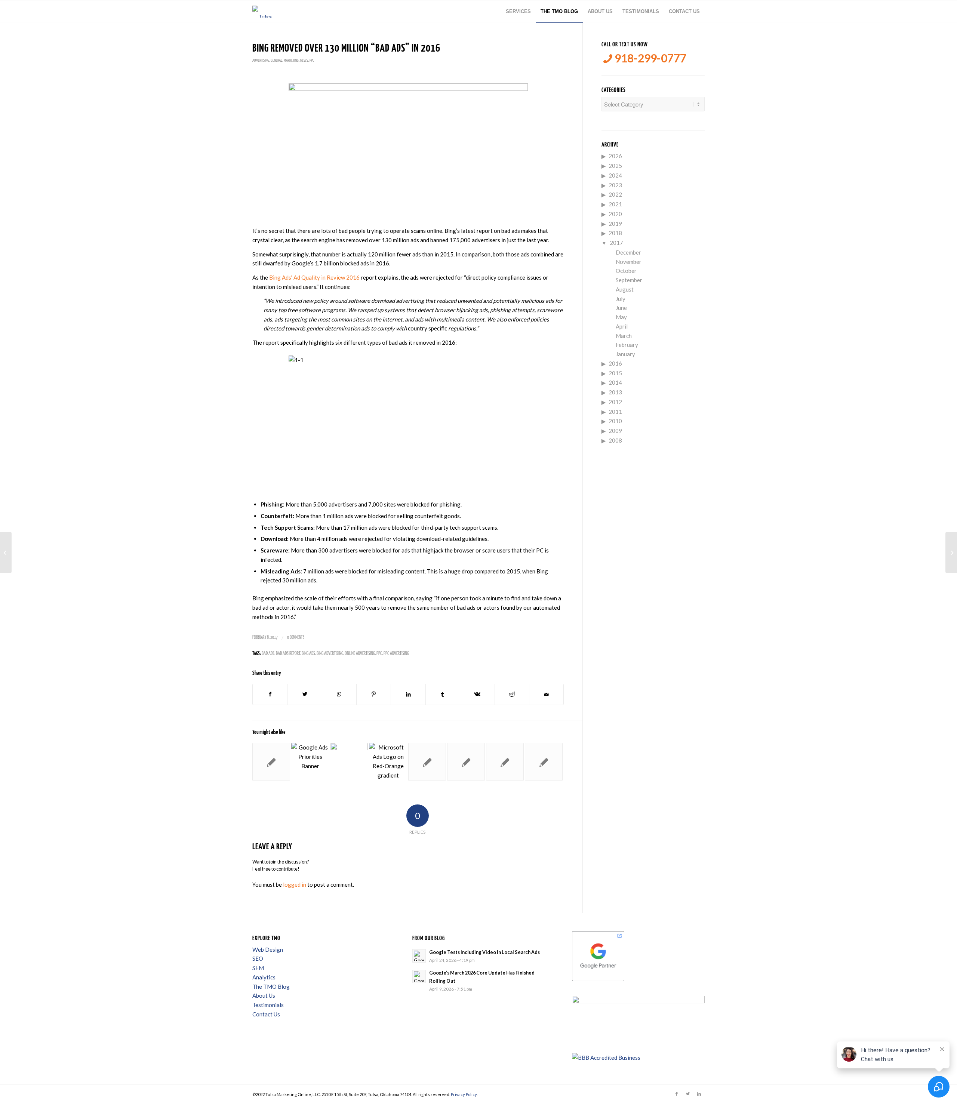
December (628, 252)
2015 (615, 373)
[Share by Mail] (546, 694)
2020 (615, 213)
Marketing (291, 60)
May (621, 317)
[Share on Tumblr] (443, 694)
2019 (615, 223)
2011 (615, 411)
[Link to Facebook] (676, 1093)
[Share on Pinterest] (374, 694)
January (625, 354)
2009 (615, 430)
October (626, 270)
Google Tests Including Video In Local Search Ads (484, 952)
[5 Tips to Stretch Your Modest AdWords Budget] (427, 762)
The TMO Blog (271, 986)
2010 (615, 421)
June (621, 307)
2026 (615, 156)
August (625, 289)
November (628, 261)
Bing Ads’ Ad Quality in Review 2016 (314, 277)
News (304, 60)
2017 (616, 242)
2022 (615, 194)
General (276, 60)
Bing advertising (330, 653)
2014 (615, 382)
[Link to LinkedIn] (699, 1093)
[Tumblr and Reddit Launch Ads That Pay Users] (271, 762)
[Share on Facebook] (270, 694)
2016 (615, 363)
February (627, 344)
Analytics (264, 977)
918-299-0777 (649, 58)
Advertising (260, 60)
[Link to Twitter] (687, 1093)
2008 (615, 440)
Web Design (267, 949)
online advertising (360, 653)
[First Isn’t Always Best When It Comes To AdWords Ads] (505, 762)
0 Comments (295, 637)
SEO (257, 958)
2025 (615, 165)
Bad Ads (268, 653)
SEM (258, 967)
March (624, 335)
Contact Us (266, 1014)
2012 (615, 401)
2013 (615, 392)
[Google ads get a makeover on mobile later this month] (466, 762)
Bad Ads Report (288, 653)
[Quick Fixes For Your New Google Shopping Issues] (544, 762)
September (629, 280)
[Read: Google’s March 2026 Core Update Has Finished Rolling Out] (419, 976)
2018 (615, 233)
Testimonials (268, 1004)
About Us (263, 995)
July (620, 298)
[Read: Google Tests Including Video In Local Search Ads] (419, 956)
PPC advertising (396, 653)
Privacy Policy (464, 1094)
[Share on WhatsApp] (339, 694)
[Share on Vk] (477, 694)
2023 (615, 185)
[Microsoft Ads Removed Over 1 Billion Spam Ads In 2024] (388, 762)
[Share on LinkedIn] (408, 694)
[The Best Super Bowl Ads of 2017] (6, 552)
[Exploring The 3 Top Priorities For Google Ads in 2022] (310, 762)
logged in (294, 884)
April (622, 326)
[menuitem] (518, 11)
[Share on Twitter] (304, 694)
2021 (615, 204)
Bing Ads (308, 653)
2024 (615, 175)
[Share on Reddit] (512, 694)
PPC (312, 60)
